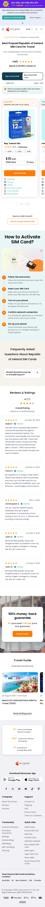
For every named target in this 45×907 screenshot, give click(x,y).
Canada (37, 880)
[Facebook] (6, 788)
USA (30, 880)
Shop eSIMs (33, 857)
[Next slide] (28, 204)
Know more (22, 633)
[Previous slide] (17, 204)
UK (13, 880)
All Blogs (11, 836)
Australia (6, 880)
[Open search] (42, 29)
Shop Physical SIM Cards (33, 862)
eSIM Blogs (11, 843)
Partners (11, 808)
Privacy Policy (33, 812)
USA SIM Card (33, 837)
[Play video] (22, 260)
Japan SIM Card (33, 854)
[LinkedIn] (19, 788)
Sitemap (11, 850)
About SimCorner (11, 801)
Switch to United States (14, 17)
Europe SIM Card (33, 830)
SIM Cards (15, 37)
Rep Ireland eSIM (12, 76)
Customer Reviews (11, 827)
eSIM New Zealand (33, 841)
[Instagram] (12, 788)
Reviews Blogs (11, 840)
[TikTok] (32, 788)
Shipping (33, 805)
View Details (20, 173)
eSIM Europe (33, 827)
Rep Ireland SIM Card (30, 76)
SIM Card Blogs (11, 847)
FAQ (32, 808)
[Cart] (37, 29)
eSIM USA (33, 834)
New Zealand (21, 880)
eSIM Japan (33, 850)
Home (6, 37)
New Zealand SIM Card (33, 845)
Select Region (35, 17)
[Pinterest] (38, 788)
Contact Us (33, 801)
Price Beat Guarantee (11, 831)
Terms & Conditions (33, 815)
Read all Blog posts (22, 713)
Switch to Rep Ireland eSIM (22, 221)
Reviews (11, 805)
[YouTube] (25, 788)
